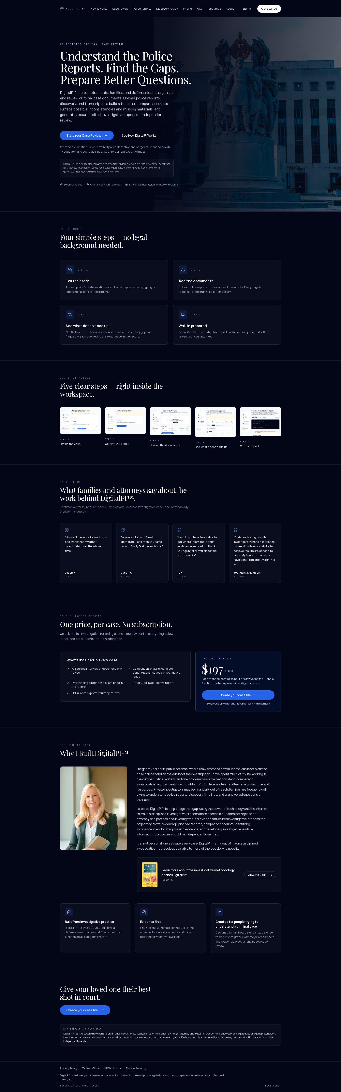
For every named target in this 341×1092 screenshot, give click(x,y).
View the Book (257, 875)
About (230, 8)
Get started (269, 8)
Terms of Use (91, 1068)
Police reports (142, 8)
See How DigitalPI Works (139, 135)
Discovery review (167, 8)
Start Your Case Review (83, 135)
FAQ (199, 8)
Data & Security (136, 1068)
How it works (99, 8)
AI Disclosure (112, 1068)
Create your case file (235, 695)
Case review (120, 8)
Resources (214, 8)
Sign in (247, 8)
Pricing (187, 8)
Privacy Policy (68, 1068)
